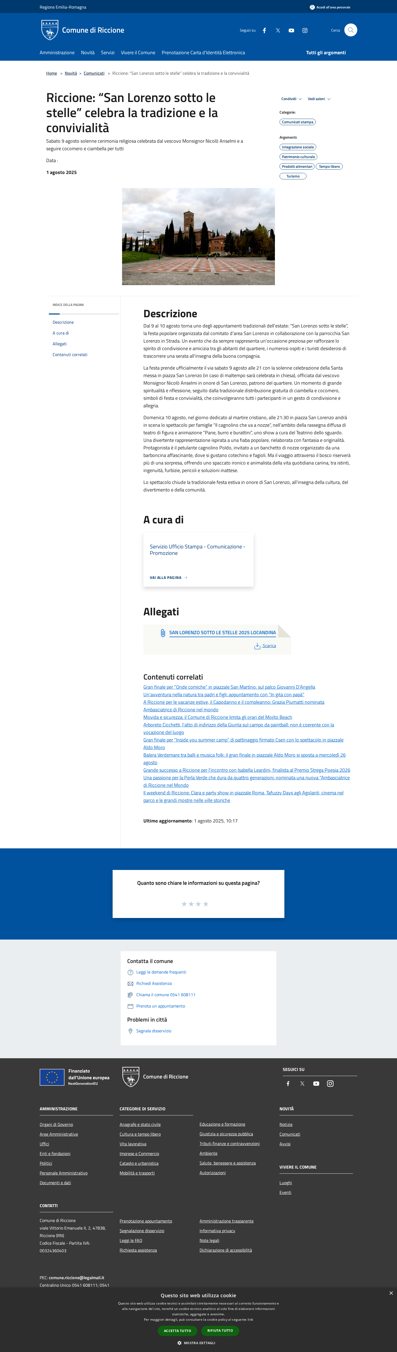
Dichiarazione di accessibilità (226, 1250)
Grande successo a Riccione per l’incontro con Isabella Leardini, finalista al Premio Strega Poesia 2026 (246, 770)
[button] (198, 1343)
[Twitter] (275, 29)
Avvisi (285, 1144)
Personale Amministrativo (64, 1173)
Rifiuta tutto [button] (220, 1330)
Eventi (285, 1192)
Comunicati (94, 73)
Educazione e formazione (222, 1124)
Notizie (286, 1124)
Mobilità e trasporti (137, 1173)
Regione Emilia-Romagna (63, 7)
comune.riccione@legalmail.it (76, 1277)
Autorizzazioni (213, 1172)
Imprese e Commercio (139, 1153)
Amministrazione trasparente (227, 1221)
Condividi (289, 99)
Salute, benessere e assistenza (228, 1163)
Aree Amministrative (59, 1134)
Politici (46, 1163)
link (250, 1319)
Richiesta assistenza (138, 1250)
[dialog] (198, 1320)
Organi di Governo (56, 1124)
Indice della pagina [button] (68, 304)
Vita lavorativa (133, 1144)
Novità (71, 73)
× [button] (391, 1293)
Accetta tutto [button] (177, 1331)
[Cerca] (350, 29)
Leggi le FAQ (131, 1240)
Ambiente (208, 1153)
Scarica (269, 645)
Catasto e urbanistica (139, 1163)
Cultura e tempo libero (140, 1134)
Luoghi (286, 1182)
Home (51, 73)
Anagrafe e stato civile (140, 1124)
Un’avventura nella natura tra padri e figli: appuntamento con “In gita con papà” (223, 694)
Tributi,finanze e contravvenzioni (230, 1143)
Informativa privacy (217, 1230)
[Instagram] (302, 29)
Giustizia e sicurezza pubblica (226, 1134)
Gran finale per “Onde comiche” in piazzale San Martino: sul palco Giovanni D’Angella (229, 687)
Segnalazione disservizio (142, 1230)
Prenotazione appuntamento (146, 1221)
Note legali (209, 1240)
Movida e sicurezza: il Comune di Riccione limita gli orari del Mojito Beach (217, 717)
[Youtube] (289, 29)
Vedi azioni (317, 99)
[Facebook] (262, 29)
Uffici (44, 1144)
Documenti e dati (55, 1182)
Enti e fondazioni (55, 1153)
